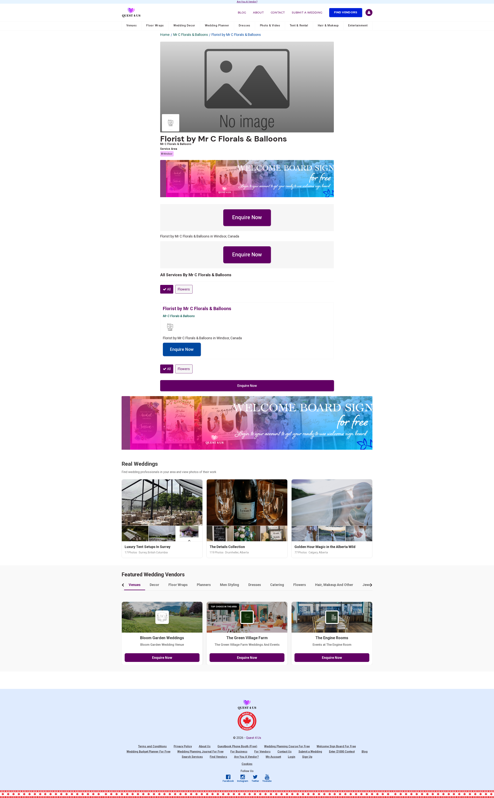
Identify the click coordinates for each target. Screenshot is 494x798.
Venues (131, 25)
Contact (278, 12)
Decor (154, 585)
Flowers (184, 289)
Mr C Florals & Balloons (190, 35)
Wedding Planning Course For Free (287, 746)
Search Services (192, 756)
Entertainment (357, 25)
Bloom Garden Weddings (162, 638)
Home (165, 35)
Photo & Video (270, 25)
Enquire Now (247, 217)
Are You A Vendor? (247, 2)
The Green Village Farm (247, 638)
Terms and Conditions (152, 746)
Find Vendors (345, 12)
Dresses (244, 25)
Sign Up (307, 756)
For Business (238, 751)
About (258, 12)
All (168, 289)
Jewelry (368, 585)
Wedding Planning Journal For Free (200, 751)
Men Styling (229, 585)
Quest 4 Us (253, 738)
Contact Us (284, 751)
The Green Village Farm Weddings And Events (247, 644)
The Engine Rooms (332, 638)
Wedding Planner (217, 25)
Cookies (247, 764)
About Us (205, 746)
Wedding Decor (184, 25)
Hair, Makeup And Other (334, 585)
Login (291, 756)
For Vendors (262, 751)
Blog (242, 12)
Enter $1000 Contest (342, 751)
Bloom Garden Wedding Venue (162, 644)
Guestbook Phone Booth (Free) (237, 746)
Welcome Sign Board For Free (336, 746)
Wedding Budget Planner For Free (148, 751)
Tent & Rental (299, 25)
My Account (273, 756)
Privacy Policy (183, 746)
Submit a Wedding (307, 12)
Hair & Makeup (328, 25)
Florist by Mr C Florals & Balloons (223, 139)
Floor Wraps (155, 25)
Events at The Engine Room (332, 644)
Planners (204, 585)
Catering (277, 585)
